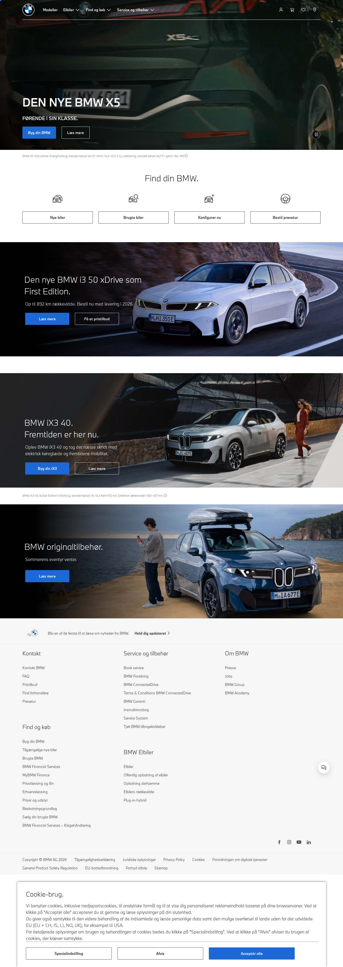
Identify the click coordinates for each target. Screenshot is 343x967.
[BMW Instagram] (289, 842)
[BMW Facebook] (279, 842)
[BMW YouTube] (298, 842)
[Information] (186, 156)
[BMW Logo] (28, 10)
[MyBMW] (281, 10)
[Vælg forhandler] (315, 10)
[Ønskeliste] (304, 10)
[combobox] (324, 767)
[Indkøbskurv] (292, 10)
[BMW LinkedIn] (308, 842)
